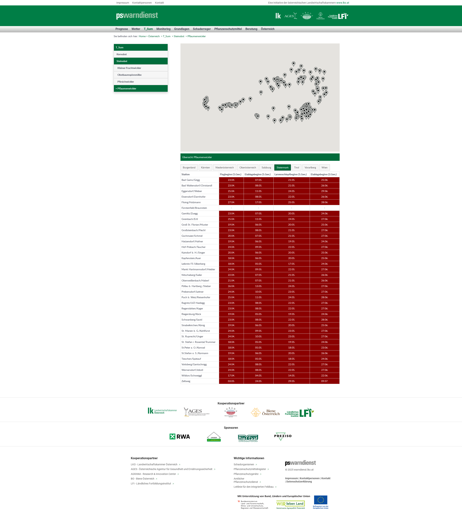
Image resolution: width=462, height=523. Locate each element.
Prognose (122, 29)
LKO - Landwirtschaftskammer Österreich (154, 464)
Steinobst (179, 36)
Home (142, 36)
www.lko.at (342, 2)
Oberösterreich (247, 167)
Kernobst (122, 54)
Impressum (122, 2)
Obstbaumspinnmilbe (129, 74)
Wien (325, 167)
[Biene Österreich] (320, 15)
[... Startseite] (161, 16)
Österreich (154, 36)
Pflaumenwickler (197, 36)
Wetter (136, 29)
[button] (220, 108)
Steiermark (283, 167)
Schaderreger (202, 29)
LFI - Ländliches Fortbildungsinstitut (151, 483)
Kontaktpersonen (142, 2)
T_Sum (148, 29)
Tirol (296, 167)
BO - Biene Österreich (142, 478)
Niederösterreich (224, 167)
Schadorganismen (244, 464)
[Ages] (290, 15)
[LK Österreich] (278, 15)
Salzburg (266, 167)
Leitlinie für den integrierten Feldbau (254, 486)
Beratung (251, 29)
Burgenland (189, 167)
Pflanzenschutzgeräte (246, 474)
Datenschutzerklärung (299, 481)
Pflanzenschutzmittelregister (250, 469)
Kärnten (205, 167)
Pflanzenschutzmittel (228, 29)
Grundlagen (181, 29)
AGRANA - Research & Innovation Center (153, 474)
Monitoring (163, 29)
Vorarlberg (310, 167)
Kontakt (159, 2)
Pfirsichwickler (125, 81)
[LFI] (338, 16)
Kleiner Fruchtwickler (129, 68)
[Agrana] (307, 15)
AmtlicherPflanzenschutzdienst (246, 480)
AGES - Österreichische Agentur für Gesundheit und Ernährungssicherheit (171, 469)
